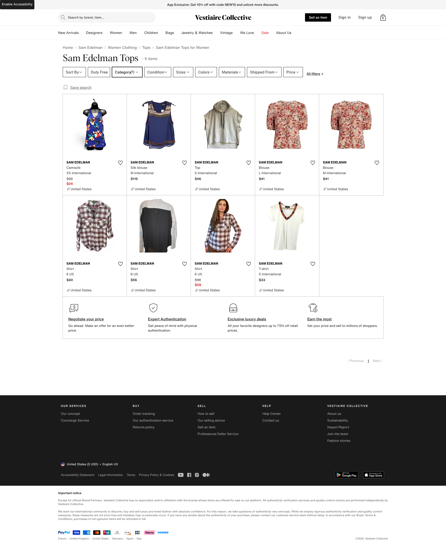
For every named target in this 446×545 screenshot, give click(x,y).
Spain (129, 538)
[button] (383, 17)
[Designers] (106, 33)
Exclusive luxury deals (247, 319)
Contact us (270, 420)
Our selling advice (211, 420)
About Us (283, 32)
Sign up (365, 17)
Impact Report (338, 427)
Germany (117, 538)
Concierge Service (75, 420)
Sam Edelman (90, 47)
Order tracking (144, 413)
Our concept (70, 413)
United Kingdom (79, 538)
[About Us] (295, 33)
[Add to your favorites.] (120, 163)
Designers (94, 32)
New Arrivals (68, 32)
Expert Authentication (167, 319)
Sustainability (337, 420)
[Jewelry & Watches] (216, 33)
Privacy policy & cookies (156, 475)
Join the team (337, 434)
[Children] (162, 33)
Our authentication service (153, 420)
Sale (265, 32)
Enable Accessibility (17, 4)
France (62, 538)
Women (116, 32)
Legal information (110, 475)
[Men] (140, 33)
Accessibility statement (77, 475)
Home (68, 47)
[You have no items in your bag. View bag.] (383, 17)
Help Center (271, 413)
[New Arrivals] (82, 33)
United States (100, 538)
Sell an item (318, 17)
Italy (139, 538)
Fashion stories (338, 440)
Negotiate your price (86, 319)
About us (334, 413)
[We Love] (258, 33)
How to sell (205, 413)
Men (133, 32)
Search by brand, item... (86, 17)
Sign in (344, 17)
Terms (131, 475)
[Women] (126, 33)
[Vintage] (236, 33)
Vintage (226, 32)
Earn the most (319, 319)
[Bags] (177, 33)
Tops (146, 47)
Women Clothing (122, 47)
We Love (247, 32)
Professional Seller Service (217, 434)
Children (151, 32)
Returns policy (143, 427)
